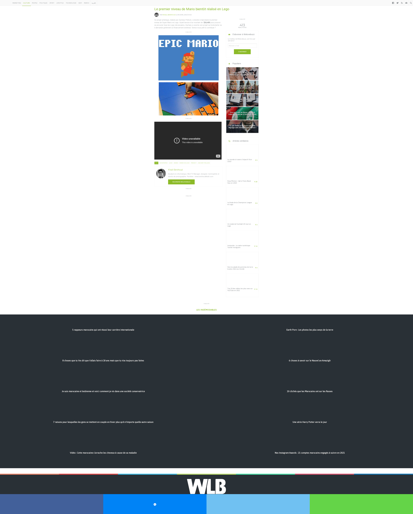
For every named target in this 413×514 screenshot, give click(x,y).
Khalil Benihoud (169, 15)
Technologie (71, 3)
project (193, 163)
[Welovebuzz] (6, 3)
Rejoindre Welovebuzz (181, 182)
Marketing (17, 3)
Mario (176, 163)
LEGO (170, 163)
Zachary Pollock (204, 163)
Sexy (80, 3)
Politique (43, 3)
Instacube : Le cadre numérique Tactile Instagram (238, 246)
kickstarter (163, 163)
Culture (26, 3)
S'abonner (242, 52)
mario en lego (185, 163)
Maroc (86, 3)
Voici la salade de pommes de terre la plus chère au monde (240, 268)
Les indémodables (206, 310)
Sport (52, 3)
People (34, 3)
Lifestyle (60, 3)
